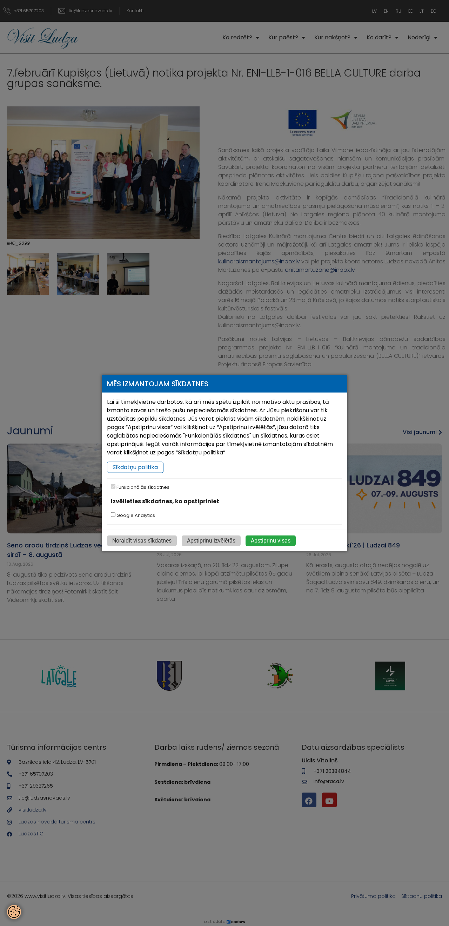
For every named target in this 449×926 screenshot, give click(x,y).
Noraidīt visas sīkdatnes (142, 540)
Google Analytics (135, 515)
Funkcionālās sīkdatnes (142, 487)
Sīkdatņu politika (135, 467)
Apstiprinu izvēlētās (211, 540)
